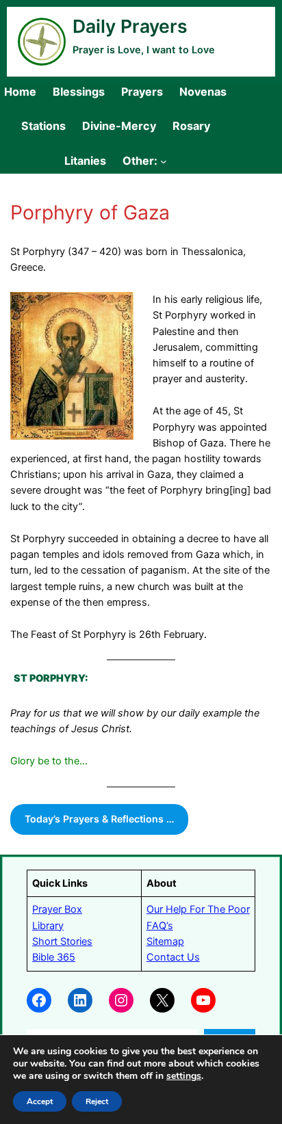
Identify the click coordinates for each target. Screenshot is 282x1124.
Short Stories (62, 941)
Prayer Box (57, 909)
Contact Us (173, 957)
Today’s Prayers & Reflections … (99, 819)
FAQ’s (159, 926)
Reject (97, 1101)
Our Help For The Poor (198, 909)
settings (183, 1076)
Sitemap (165, 941)
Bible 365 (53, 957)
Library (48, 926)
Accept (40, 1101)
